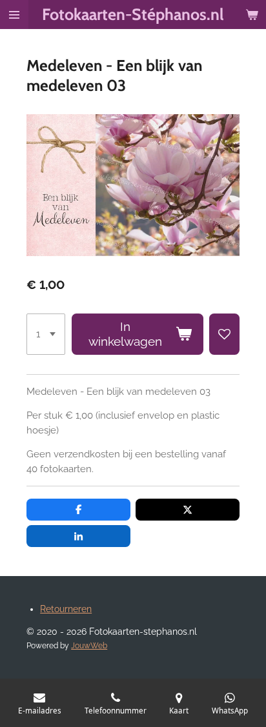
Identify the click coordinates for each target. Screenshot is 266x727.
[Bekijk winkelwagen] (252, 14)
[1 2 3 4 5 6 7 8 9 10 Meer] (45, 334)
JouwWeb (89, 645)
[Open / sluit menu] (14, 14)
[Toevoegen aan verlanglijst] (224, 334)
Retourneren (66, 609)
